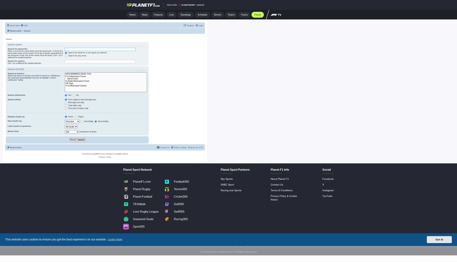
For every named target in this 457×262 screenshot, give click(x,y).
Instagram (328, 190)
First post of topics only (78, 108)
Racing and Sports (231, 190)
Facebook (328, 178)
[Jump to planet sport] (187, 5)
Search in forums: (16, 73)
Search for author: (16, 61)
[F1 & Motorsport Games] (106, 86)
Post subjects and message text (82, 99)
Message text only (76, 102)
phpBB (95, 154)
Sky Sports (227, 178)
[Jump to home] (143, 5)
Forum (257, 14)
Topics (80, 117)
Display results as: (16, 117)
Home (132, 14)
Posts (70, 117)
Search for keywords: (18, 49)
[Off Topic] (106, 83)
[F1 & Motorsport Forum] (106, 76)
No (77, 95)
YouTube (327, 196)
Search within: (14, 99)
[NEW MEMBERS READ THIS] (106, 74)
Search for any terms (77, 56)
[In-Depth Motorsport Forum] (106, 81)
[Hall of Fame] (106, 79)
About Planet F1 (280, 178)
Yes (69, 95)
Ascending (88, 121)
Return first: (13, 131)
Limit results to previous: (19, 126)
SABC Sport (227, 184)
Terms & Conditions (282, 190)
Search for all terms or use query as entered (87, 53)
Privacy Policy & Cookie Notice (284, 198)
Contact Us (277, 184)
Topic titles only (74, 105)
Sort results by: (15, 121)
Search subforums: (17, 95)
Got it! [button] (439, 239)
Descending (102, 121)
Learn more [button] (115, 239)
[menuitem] (24, 25)
